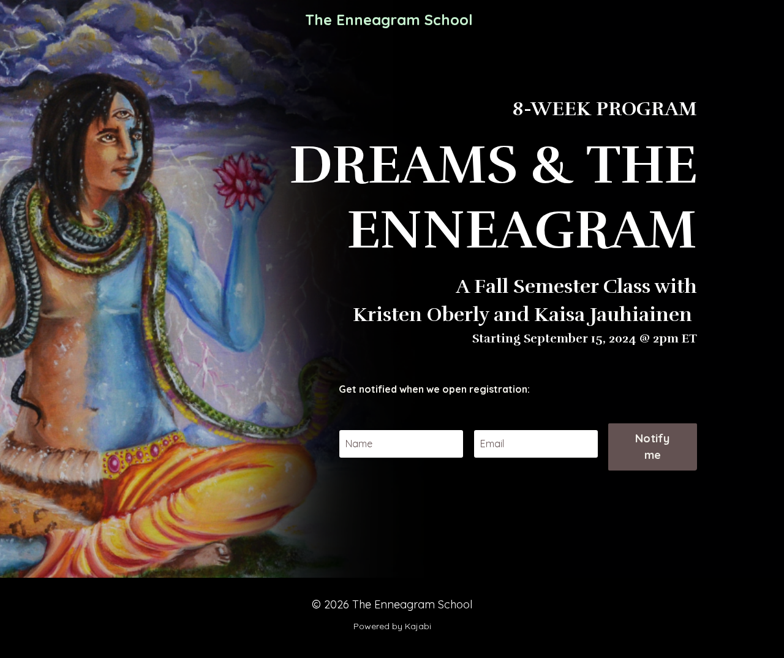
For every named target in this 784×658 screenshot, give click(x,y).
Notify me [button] (652, 446)
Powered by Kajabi (392, 626)
